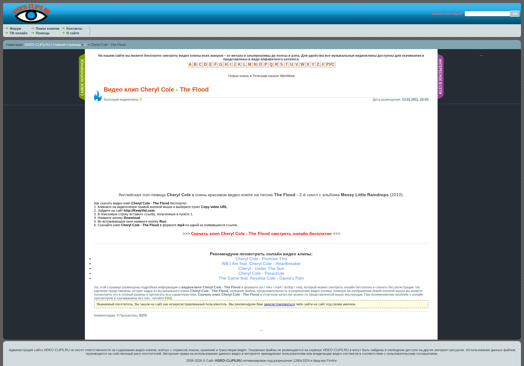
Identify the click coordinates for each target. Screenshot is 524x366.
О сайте (72, 33)
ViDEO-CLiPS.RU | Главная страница (52, 44)
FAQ (168, 298)
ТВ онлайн (19, 33)
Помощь (43, 33)
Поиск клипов (47, 28)
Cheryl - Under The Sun (261, 268)
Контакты (74, 28)
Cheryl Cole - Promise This (261, 258)
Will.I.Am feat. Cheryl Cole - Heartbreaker (261, 263)
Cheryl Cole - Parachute (261, 273)
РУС (330, 64)
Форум (15, 28)
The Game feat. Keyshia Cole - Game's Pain (261, 278)
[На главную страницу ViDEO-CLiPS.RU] (32, 23)
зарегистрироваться (279, 304)
